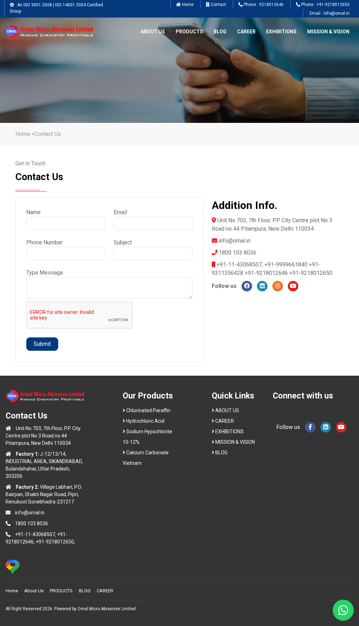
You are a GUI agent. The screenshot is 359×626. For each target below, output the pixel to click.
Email (120, 212)
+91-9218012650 (310, 273)
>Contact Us (46, 134)
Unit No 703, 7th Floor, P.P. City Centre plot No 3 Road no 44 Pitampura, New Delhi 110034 (43, 436)
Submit (42, 344)
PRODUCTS (189, 31)
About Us (33, 590)
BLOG (220, 31)
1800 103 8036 (31, 523)
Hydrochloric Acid (145, 421)
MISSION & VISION (328, 31)
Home (22, 134)
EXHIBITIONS (281, 31)
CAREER (246, 31)
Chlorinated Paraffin (148, 410)
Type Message (44, 272)
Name (33, 212)
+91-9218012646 (266, 273)
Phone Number (44, 242)
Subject (123, 242)
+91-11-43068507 (239, 264)
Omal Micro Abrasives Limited (106, 608)
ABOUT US (153, 31)
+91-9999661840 (286, 264)
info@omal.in (234, 240)
